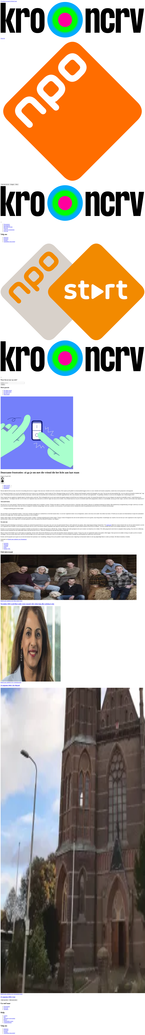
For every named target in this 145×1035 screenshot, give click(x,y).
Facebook (6, 543)
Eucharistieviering (11, 994)
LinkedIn (6, 546)
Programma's (7, 487)
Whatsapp (6, 544)
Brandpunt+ (6, 488)
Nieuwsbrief (7, 394)
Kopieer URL (7, 548)
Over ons (6, 1008)
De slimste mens (7, 391)
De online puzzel (8, 390)
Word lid (3, 38)
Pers (5, 1017)
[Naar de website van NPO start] (72, 183)
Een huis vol (7, 393)
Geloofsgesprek (11, 682)
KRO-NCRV (7, 485)
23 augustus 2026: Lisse (8, 997)
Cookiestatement (8, 1022)
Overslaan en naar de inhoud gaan (9, 1)
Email (5, 547)
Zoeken (2, 383)
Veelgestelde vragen (8, 1021)
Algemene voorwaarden (9, 1018)
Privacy (5, 1019)
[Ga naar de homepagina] (72, 37)
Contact (5, 1015)
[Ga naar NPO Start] (72, 339)
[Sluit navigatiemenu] (1, 377)
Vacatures (6, 1009)
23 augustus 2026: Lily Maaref (10, 685)
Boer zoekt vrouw (11, 601)
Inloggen (12, 184)
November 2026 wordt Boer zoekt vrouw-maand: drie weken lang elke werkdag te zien (27, 604)
